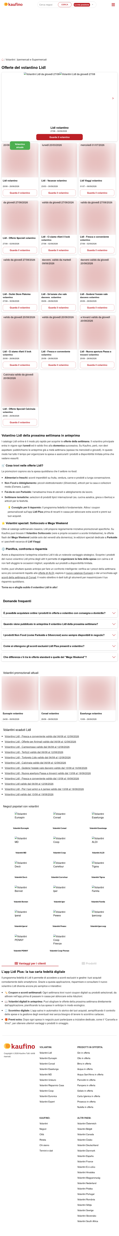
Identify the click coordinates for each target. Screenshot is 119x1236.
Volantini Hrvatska (86, 1172)
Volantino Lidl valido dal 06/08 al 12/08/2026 (29, 783)
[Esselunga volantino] (97, 693)
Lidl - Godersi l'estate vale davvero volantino (94, 295)
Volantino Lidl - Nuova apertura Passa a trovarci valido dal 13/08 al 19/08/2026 (48, 773)
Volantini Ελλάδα (86, 1166)
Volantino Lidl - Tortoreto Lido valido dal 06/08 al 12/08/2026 (38, 757)
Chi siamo (44, 1145)
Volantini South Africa (87, 1221)
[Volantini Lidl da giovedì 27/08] (59, 98)
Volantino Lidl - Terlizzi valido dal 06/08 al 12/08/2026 (34, 752)
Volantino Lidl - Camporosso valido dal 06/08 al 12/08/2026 (37, 747)
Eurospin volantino (13, 713)
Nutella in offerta (85, 1107)
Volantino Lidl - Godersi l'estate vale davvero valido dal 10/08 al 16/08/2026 (46, 768)
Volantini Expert (47, 1101)
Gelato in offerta (85, 1090)
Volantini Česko (84, 1139)
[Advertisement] (59, 34)
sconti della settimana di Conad (19, 577)
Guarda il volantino (59, 137)
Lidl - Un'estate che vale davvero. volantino (54, 295)
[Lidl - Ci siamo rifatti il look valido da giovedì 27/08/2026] (58, 218)
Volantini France (85, 1161)
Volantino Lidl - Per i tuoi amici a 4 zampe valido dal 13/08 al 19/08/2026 (44, 789)
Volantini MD (46, 1074)
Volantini (10, 59)
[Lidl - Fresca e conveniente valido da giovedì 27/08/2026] (97, 218)
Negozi (43, 1128)
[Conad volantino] (58, 693)
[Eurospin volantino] (20, 693)
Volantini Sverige (85, 1210)
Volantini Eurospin (48, 1058)
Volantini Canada (85, 1134)
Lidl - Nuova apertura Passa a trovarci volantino (95, 353)
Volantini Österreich (86, 1123)
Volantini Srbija (84, 1204)
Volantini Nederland (86, 1183)
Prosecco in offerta (86, 1101)
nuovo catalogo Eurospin (79, 573)
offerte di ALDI (46, 573)
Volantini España (85, 1156)
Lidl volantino (60, 128)
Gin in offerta (83, 1052)
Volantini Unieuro (48, 1079)
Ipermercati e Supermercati (32, 59)
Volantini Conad (47, 1063)
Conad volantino (50, 713)
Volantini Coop (47, 1090)
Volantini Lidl (46, 1052)
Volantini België (84, 1128)
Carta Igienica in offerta (88, 1096)
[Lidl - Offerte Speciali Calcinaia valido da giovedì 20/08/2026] (20, 390)
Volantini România (86, 1199)
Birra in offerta (84, 1063)
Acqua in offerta (85, 1069)
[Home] (3, 60)
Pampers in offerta (86, 1085)
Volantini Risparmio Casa (52, 1085)
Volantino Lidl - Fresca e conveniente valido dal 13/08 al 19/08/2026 (42, 778)
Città (42, 1134)
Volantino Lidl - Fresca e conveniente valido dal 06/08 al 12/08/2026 (42, 736)
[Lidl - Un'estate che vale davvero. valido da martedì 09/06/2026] (58, 275)
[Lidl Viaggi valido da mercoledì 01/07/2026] (97, 160)
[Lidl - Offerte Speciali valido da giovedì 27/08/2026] (20, 218)
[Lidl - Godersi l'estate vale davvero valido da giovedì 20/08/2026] (97, 275)
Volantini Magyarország (88, 1177)
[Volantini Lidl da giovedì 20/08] (20, 160)
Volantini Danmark (86, 1150)
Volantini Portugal (85, 1194)
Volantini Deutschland (87, 1145)
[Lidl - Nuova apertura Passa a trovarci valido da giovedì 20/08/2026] (97, 332)
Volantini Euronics (48, 1096)
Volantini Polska (85, 1188)
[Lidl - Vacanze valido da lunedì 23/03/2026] (58, 160)
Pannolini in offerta (86, 1079)
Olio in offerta (83, 1058)
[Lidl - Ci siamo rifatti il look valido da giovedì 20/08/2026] (20, 332)
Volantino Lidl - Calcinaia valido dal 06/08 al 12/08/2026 (35, 762)
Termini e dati (46, 1150)
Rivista (43, 1139)
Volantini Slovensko (86, 1215)
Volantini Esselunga (49, 1069)
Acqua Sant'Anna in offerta (90, 1074)
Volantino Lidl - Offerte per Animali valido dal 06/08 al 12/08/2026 (40, 741)
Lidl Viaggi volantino (91, 180)
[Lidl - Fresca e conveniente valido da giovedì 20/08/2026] (58, 332)
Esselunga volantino (91, 713)
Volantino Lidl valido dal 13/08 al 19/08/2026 (29, 794)
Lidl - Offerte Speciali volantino (19, 237)
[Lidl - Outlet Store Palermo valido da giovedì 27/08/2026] (20, 275)
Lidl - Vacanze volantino (54, 180)
